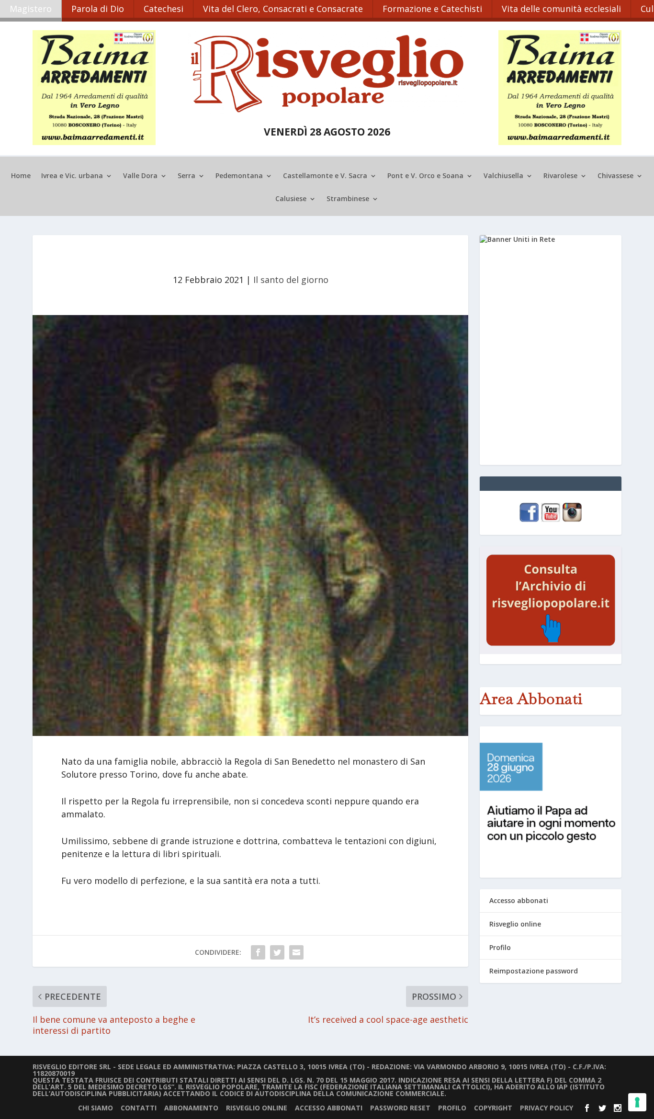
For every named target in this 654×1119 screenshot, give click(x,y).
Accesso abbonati (518, 900)
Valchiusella (503, 176)
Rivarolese (560, 176)
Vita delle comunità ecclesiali (561, 8)
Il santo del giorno (290, 279)
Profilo (500, 947)
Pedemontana (239, 176)
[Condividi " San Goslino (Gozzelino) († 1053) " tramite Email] (296, 952)
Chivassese (615, 176)
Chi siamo (95, 1107)
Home (21, 176)
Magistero (31, 8)
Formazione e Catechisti (432, 8)
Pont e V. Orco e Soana (425, 176)
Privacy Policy (546, 1107)
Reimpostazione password (533, 970)
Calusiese (290, 199)
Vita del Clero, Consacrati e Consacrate (283, 8)
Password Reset (400, 1107)
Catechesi (163, 8)
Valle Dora (140, 176)
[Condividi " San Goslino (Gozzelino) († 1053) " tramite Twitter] (277, 952)
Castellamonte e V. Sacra (325, 176)
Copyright (493, 1107)
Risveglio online (515, 923)
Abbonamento (191, 1107)
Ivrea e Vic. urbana (72, 176)
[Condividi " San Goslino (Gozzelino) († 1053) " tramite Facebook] (258, 952)
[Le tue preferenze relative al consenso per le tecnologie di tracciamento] (637, 1102)
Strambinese (348, 199)
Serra (186, 176)
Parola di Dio (97, 8)
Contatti (139, 1107)
